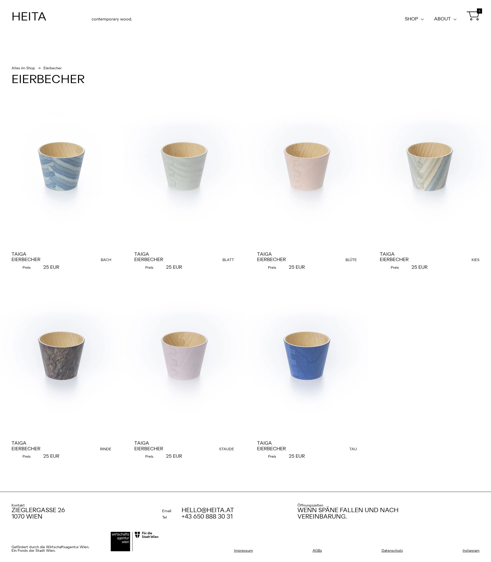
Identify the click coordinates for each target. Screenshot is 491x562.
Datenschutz (392, 551)
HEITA (29, 17)
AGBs (317, 551)
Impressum (243, 551)
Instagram (471, 551)
